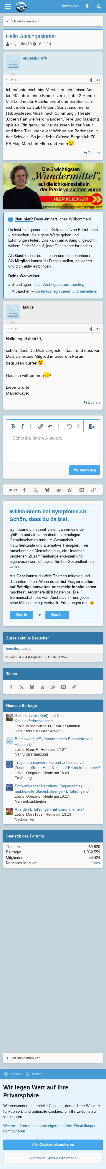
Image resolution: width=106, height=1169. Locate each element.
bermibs (12, 649)
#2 (98, 329)
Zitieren (94, 153)
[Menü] (7, 6)
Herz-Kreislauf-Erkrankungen (38, 731)
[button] (13, 426)
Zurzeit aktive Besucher (27, 638)
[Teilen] (91, 80)
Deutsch (36, 1074)
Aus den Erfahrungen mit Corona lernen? (49, 809)
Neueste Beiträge (21, 705)
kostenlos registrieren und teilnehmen (66, 291)
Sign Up (57, 615)
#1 (98, 80)
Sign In (21, 615)
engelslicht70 (21, 44)
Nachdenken (25, 819)
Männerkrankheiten (30, 801)
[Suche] (99, 6)
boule (25, 649)
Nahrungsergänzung (31, 754)
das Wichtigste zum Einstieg (59, 284)
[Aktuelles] (87, 6)
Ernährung (23, 778)
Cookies (15, 1074)
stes (96, 863)
